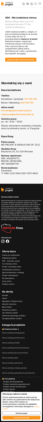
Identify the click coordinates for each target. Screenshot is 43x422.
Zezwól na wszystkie (21, 418)
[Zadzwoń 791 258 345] (31, 4)
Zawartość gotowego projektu (13, 316)
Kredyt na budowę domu (11, 267)
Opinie (4, 298)
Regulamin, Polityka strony (12, 301)
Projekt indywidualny (10, 275)
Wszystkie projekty (9, 310)
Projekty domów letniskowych (14, 387)
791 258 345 (30, 99)
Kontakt (5, 295)
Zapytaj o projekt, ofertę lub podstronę (20, 60)
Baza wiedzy (7, 307)
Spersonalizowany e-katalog (13, 272)
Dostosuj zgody (21, 413)
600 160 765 (27, 102)
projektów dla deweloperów (25, 212)
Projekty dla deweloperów (13, 382)
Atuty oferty (7, 281)
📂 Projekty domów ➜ (10, 329)
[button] (40, 4)
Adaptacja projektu (9, 258)
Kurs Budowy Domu (9, 264)
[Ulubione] (36, 4)
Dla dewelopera (8, 278)
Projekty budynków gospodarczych (16, 384)
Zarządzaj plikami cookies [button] (12, 318)
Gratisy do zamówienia (11, 255)
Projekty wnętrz (8, 284)
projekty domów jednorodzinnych (20, 206)
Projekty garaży (9, 389)
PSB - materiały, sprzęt (11, 261)
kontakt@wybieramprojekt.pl (16, 110)
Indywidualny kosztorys (11, 270)
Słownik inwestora (9, 304)
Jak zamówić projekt (10, 313)
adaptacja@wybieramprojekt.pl (17, 114)
